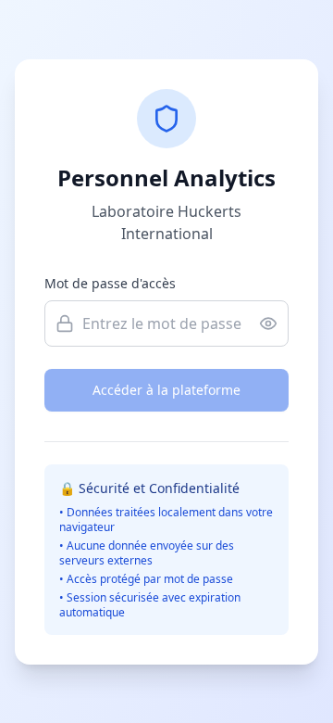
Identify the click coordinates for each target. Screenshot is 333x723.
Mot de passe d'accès (110, 283)
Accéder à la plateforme (166, 390)
